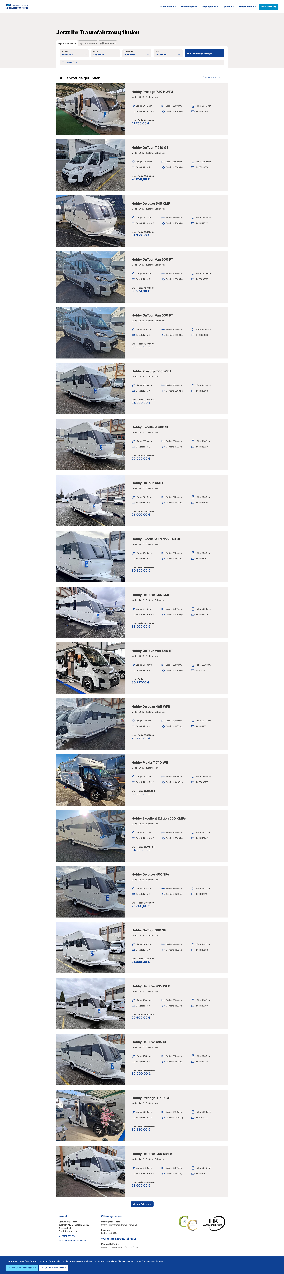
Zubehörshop (209, 6)
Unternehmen (246, 6)
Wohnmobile (188, 6)
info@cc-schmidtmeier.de (74, 1240)
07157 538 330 (69, 1236)
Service (228, 6)
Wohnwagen (167, 6)
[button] (22, 1268)
